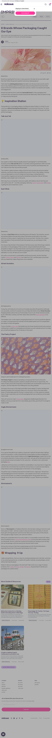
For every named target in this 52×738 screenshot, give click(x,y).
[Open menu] (2, 4)
